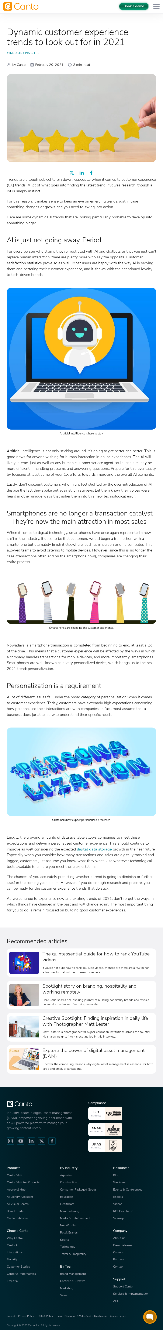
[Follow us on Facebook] (52, 1141)
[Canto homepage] (21, 6)
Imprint (11, 1316)
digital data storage (94, 849)
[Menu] (156, 6)
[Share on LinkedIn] (81, 172)
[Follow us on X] (41, 1141)
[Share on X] (72, 172)
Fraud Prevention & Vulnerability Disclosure (82, 1316)
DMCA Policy (45, 1316)
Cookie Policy (118, 1316)
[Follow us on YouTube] (20, 1141)
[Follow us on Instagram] (10, 1141)
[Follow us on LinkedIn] (31, 1141)
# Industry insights (23, 53)
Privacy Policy (26, 1316)
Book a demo (134, 6)
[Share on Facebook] (91, 172)
